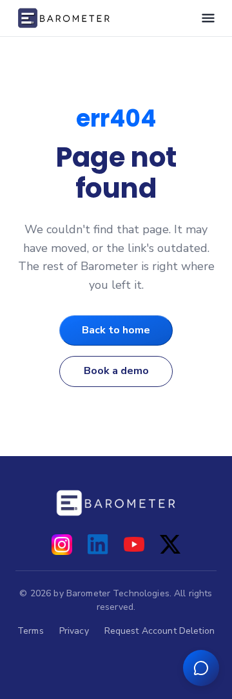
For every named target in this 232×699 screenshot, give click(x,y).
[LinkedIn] (98, 544)
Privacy (74, 631)
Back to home (116, 330)
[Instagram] (62, 544)
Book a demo (116, 371)
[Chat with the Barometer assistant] (201, 668)
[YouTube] (134, 544)
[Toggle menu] (208, 18)
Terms (30, 631)
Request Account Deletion (159, 631)
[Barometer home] (63, 18)
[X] (170, 544)
